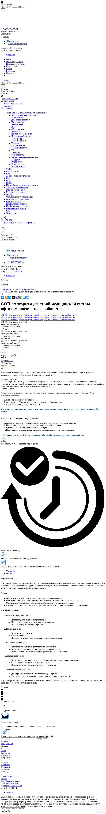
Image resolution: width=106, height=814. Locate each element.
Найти (4, 812)
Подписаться (42, 739)
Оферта (4, 762)
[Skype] (24, 297)
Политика (5, 765)
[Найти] (3, 10)
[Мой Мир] (9, 297)
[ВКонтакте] (2, 297)
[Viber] (17, 297)
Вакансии (5, 755)
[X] (13, 297)
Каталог (4, 741)
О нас (3, 751)
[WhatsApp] (20, 297)
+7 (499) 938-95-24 (10, 29)
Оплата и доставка (9, 776)
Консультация (7, 744)
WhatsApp (10, 55)
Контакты (5, 753)
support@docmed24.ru (12, 48)
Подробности (7, 361)
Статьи (4, 779)
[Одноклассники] (6, 297)
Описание (10, 571)
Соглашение (6, 767)
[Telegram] (27, 297)
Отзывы (9, 573)
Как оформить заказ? (10, 781)
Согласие (5, 769)
